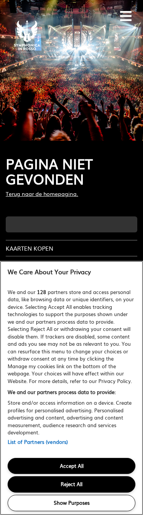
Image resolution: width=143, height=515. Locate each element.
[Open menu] (125, 15)
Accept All (72, 465)
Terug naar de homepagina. (42, 193)
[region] (71, 388)
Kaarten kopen (29, 248)
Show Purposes (72, 502)
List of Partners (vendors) (38, 441)
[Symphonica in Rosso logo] (27, 36)
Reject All (71, 484)
